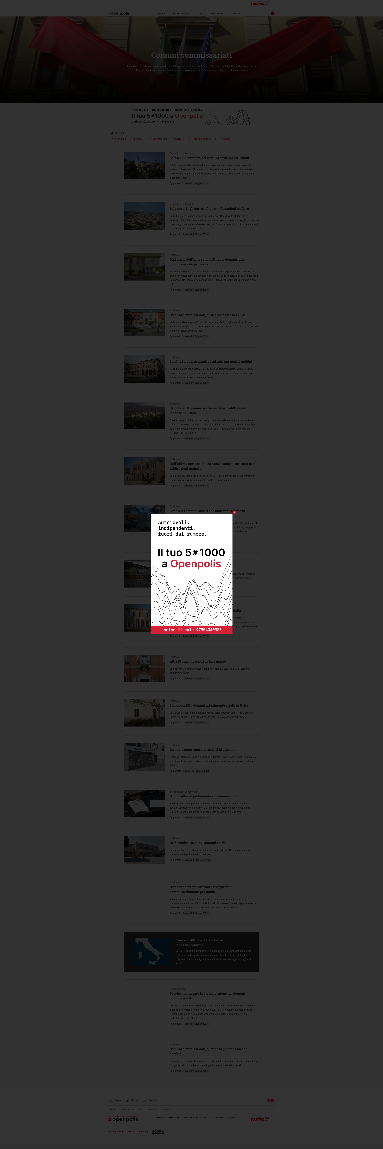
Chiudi (231, 512)
